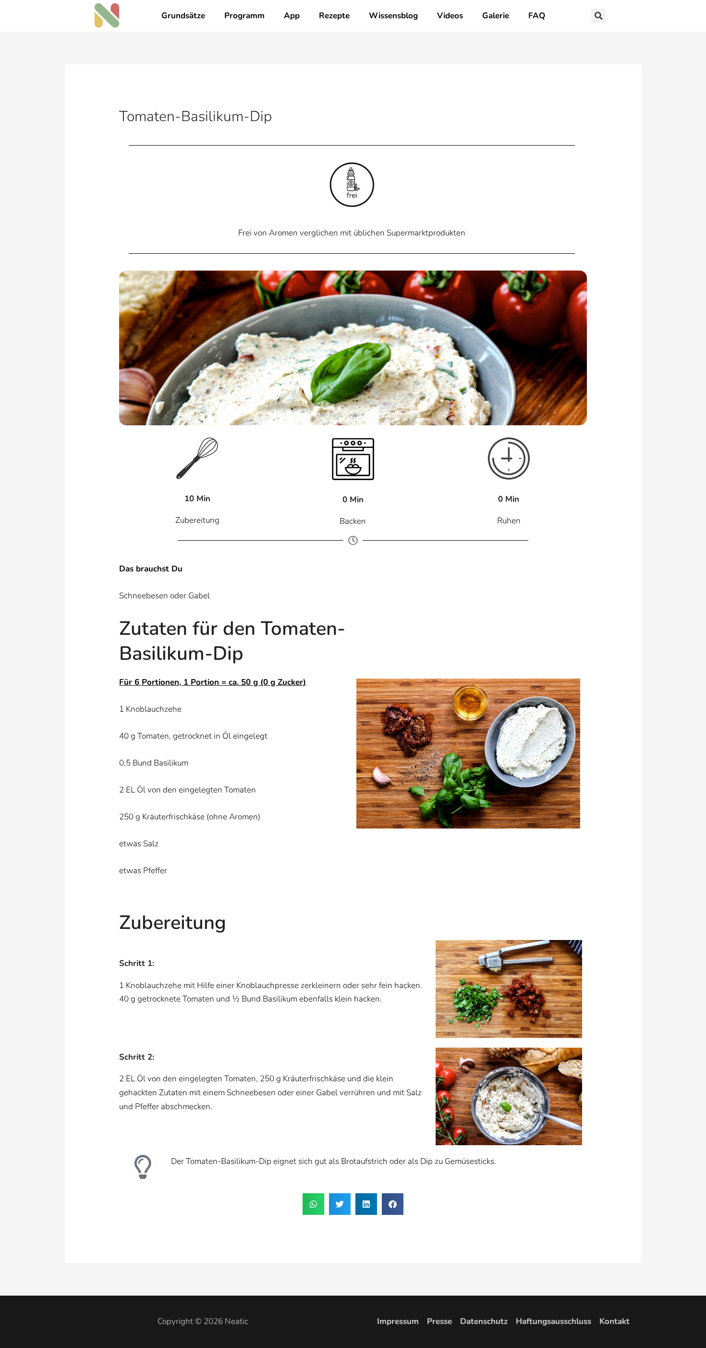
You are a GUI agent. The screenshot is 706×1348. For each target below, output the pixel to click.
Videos (450, 15)
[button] (598, 16)
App (292, 15)
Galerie (495, 15)
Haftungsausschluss (553, 1321)
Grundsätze (183, 15)
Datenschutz (484, 1321)
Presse (439, 1321)
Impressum (398, 1321)
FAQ (536, 15)
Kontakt (614, 1321)
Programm (244, 15)
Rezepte (334, 15)
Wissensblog (393, 15)
